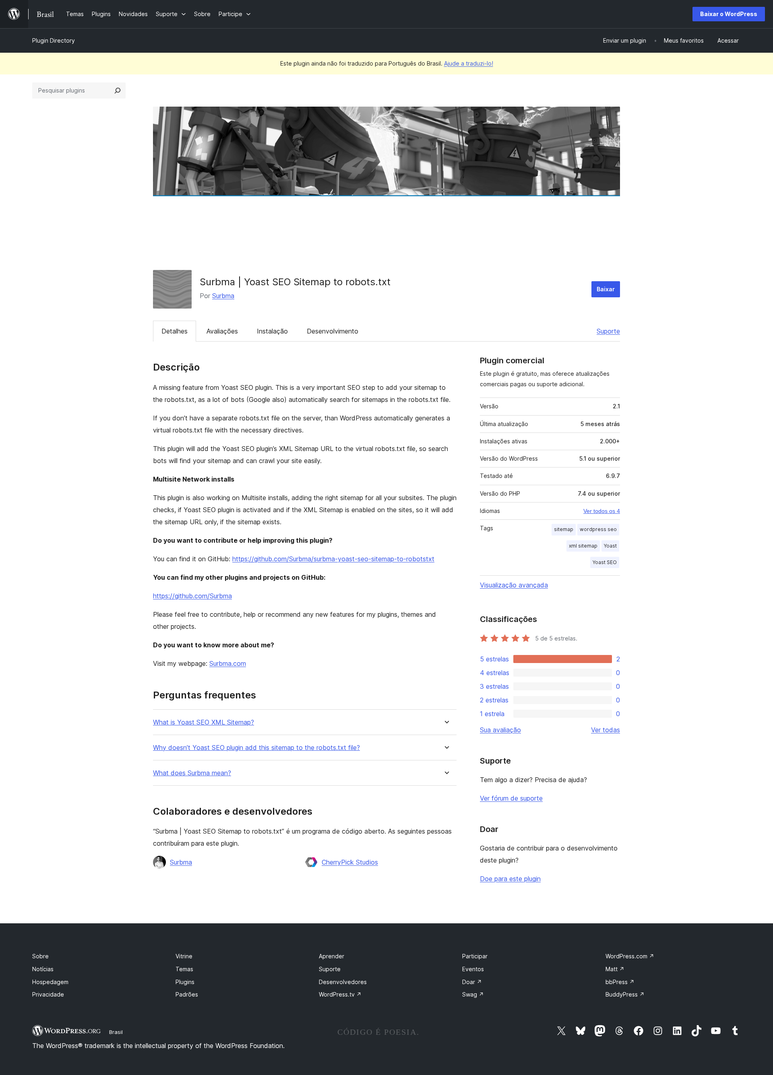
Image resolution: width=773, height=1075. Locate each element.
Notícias (43, 969)
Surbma (223, 296)
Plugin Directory (53, 40)
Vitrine (184, 956)
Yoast (610, 546)
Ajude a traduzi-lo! (468, 63)
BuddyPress (625, 994)
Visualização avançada (514, 585)
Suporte (608, 331)
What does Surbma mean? (192, 773)
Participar (475, 956)
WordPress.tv (340, 994)
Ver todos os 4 (601, 511)
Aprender (331, 956)
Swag (473, 994)
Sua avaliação (500, 730)
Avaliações (222, 331)
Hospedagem (50, 981)
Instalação (272, 331)
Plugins (185, 981)
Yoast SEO (605, 562)
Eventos (473, 969)
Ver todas (605, 730)
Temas (184, 969)
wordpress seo (598, 529)
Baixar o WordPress (728, 13)
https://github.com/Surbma (192, 596)
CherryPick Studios (350, 862)
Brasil (116, 1032)
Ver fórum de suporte (511, 798)
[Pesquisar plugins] (118, 90)
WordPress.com (630, 956)
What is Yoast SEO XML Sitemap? (203, 722)
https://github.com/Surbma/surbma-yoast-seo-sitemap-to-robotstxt (333, 559)
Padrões (187, 994)
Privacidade (48, 994)
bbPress (620, 981)
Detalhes (174, 331)
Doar (472, 981)
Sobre (40, 956)
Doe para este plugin (510, 879)
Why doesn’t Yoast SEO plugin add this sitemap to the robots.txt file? (256, 748)
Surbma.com (227, 663)
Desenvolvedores (343, 981)
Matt (615, 969)
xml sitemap (583, 546)
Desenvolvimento (332, 331)
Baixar (606, 289)
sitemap (563, 529)
